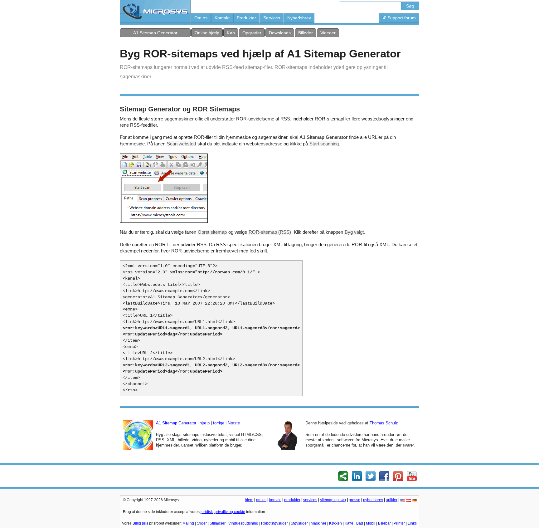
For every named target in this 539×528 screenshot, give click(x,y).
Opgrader (251, 32)
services (310, 500)
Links (412, 523)
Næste (234, 423)
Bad (359, 523)
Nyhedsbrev (299, 17)
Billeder (305, 32)
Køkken (335, 523)
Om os (200, 17)
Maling (188, 523)
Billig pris (140, 523)
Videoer (328, 32)
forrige (218, 423)
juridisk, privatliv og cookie (223, 512)
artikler (391, 500)
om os (261, 500)
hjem (249, 500)
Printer (399, 523)
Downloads (280, 32)
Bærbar (384, 523)
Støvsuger (299, 523)
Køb (231, 32)
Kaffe (349, 523)
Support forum (401, 17)
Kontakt (222, 17)
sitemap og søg (333, 500)
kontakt (275, 500)
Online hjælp (207, 32)
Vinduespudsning (243, 523)
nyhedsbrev (373, 500)
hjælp (205, 423)
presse (354, 500)
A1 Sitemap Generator (155, 32)
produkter (292, 500)
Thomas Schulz (384, 423)
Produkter (246, 17)
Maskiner (318, 523)
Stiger (202, 523)
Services (271, 17)
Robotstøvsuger (274, 523)
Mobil (370, 523)
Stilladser (218, 523)
